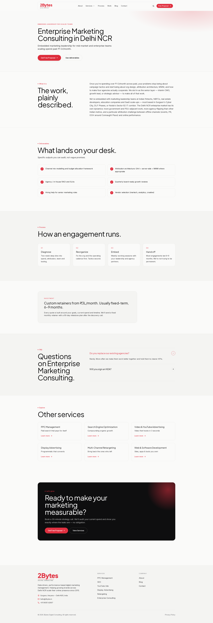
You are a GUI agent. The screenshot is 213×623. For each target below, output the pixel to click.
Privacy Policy (170, 615)
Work (109, 6)
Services (89, 6)
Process (101, 6)
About (80, 6)
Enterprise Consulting (106, 598)
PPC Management (104, 578)
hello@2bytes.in (46, 599)
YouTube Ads (103, 586)
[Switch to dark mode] (153, 6)
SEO (99, 582)
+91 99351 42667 (46, 603)
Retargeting (102, 594)
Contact (124, 6)
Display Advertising (105, 590)
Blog (116, 6)
